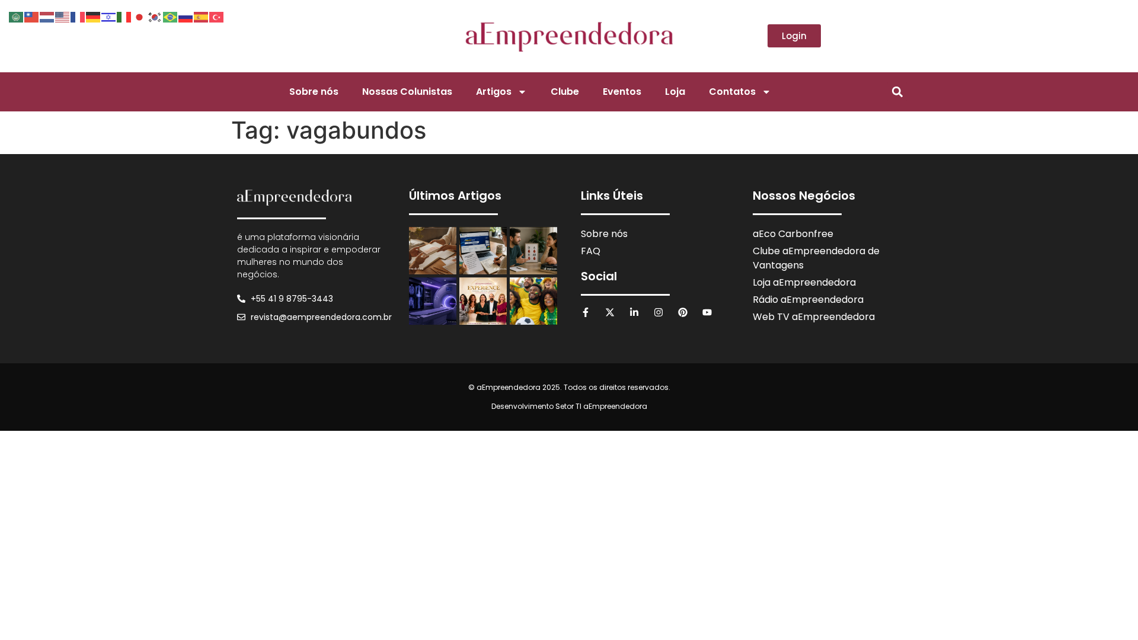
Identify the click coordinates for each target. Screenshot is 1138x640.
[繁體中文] (32, 16)
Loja (675, 91)
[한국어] (155, 16)
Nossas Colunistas (407, 91)
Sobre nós (313, 91)
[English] (63, 16)
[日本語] (140, 16)
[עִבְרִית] (109, 16)
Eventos (622, 91)
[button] (897, 91)
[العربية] (16, 16)
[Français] (78, 16)
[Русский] (186, 16)
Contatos (732, 91)
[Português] (170, 16)
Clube (565, 91)
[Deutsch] (93, 16)
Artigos (494, 91)
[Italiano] (124, 16)
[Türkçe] (217, 16)
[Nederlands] (47, 16)
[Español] (201, 16)
